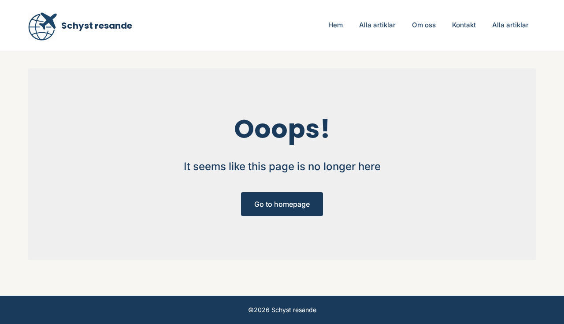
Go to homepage (282, 204)
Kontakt (464, 25)
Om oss (424, 25)
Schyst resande (96, 25)
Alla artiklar (377, 25)
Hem (335, 25)
